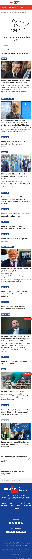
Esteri (21, 7)
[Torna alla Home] (16, 2)
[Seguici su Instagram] (13, 523)
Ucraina (14, 12)
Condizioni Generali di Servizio (11, 549)
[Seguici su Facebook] (10, 523)
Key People (6, 314)
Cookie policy (8, 552)
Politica (27, 7)
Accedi (20, 554)
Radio (12, 531)
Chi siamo (13, 554)
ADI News (5, 137)
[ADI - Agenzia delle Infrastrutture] (16, 489)
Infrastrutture (6, 7)
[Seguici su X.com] (16, 523)
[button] (2, 2)
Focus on (16, 508)
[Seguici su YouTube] (22, 523)
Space (18, 506)
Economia (15, 7)
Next (4, 369)
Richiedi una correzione (21, 552)
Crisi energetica (22, 12)
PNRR (9, 12)
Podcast (22, 531)
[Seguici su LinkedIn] (19, 523)
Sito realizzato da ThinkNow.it (23, 558)
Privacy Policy (26, 549)
